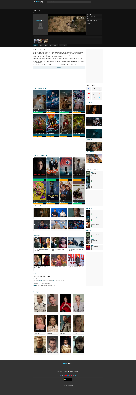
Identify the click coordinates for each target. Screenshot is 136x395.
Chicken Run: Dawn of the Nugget (39, 133)
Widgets (75, 375)
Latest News (37, 235)
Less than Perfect (63, 200)
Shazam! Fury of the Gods (64, 133)
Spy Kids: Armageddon (50, 133)
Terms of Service (70, 371)
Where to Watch (36, 111)
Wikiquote (40, 280)
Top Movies (89, 208)
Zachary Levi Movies (38, 88)
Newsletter (73, 375)
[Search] (90, 1)
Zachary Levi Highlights (39, 36)
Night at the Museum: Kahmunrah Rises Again (79, 133)
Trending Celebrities (38, 292)
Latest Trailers (89, 103)
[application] (67, 24)
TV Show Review (93, 173)
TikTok (72, 375)
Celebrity (35, 12)
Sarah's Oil (61, 109)
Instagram (99, 90)
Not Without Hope (50, 109)
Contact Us (61, 371)
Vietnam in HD (75, 200)
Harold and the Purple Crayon (77, 109)
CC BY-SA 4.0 (54, 280)
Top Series (88, 230)
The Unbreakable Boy (37, 109)
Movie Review (93, 179)
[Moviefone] (40, 2)
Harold (34, 278)
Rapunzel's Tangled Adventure (38, 200)
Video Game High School (51, 200)
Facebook (88, 90)
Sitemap (65, 371)
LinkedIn (94, 94)
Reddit (99, 94)
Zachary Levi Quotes (38, 274)
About (58, 371)
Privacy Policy (76, 371)
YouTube (89, 94)
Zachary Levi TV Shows (39, 155)
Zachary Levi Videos (38, 206)
